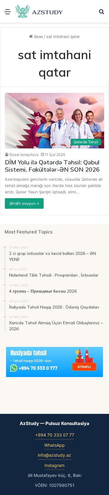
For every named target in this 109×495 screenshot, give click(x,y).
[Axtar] (101, 14)
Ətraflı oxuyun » (24, 203)
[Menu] (8, 14)
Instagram (54, 465)
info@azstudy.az (54, 455)
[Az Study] (39, 11)
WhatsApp (54, 445)
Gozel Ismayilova (23, 154)
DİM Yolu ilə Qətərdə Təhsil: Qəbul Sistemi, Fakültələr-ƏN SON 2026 (52, 165)
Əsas (38, 36)
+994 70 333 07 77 (54, 434)
